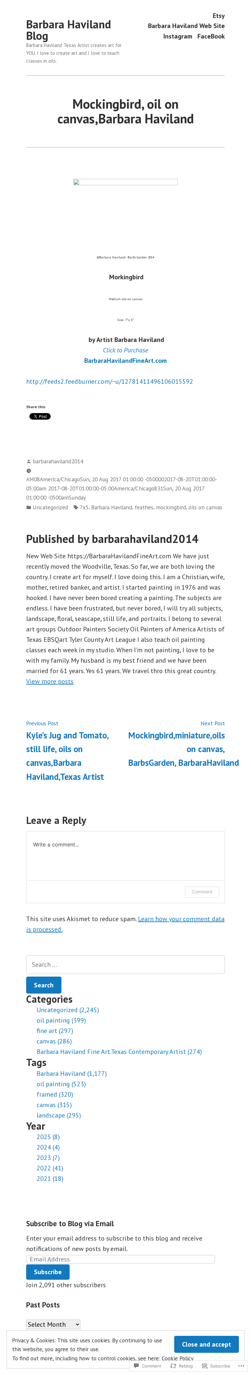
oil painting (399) (61, 1020)
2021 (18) (50, 1178)
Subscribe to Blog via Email (70, 1223)
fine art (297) (55, 1031)
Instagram (177, 36)
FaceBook (211, 36)
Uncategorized (50, 507)
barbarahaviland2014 (58, 461)
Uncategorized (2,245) (68, 1010)
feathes (144, 507)
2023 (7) (48, 1157)
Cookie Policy (177, 1358)
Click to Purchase (125, 350)
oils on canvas (205, 507)
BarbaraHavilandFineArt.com (125, 360)
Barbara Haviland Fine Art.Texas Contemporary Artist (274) (119, 1051)
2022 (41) (50, 1168)
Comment (202, 891)
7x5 (84, 507)
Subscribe (48, 1272)
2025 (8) (48, 1137)
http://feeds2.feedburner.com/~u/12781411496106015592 (109, 381)
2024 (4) (48, 1147)
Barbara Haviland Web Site (186, 25)
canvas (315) (54, 1105)
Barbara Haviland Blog (68, 30)
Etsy (219, 15)
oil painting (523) (61, 1084)
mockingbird (171, 507)
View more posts (50, 681)
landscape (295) (59, 1115)
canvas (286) (54, 1041)
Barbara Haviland (111, 507)
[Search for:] (125, 964)
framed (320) (55, 1094)
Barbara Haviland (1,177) (72, 1073)
